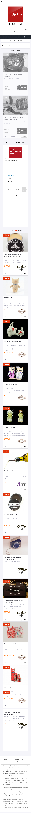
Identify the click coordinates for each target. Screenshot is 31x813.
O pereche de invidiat (10, 384)
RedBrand (11, 40)
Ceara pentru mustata (10, 514)
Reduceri (4, 40)
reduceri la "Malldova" (13, 771)
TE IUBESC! (8, 298)
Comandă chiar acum (13, 803)
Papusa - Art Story (9, 427)
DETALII (24, 93)
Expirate (8, 45)
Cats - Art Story (9, 687)
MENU (3, 1)
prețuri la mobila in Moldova (16, 795)
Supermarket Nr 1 (7, 789)
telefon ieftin (15, 773)
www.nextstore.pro (12, 175)
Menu (27, 35)
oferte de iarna (20, 780)
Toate (3, 45)
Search (23, 35)
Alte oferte (15, 230)
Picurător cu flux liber (11, 471)
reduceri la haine (15, 769)
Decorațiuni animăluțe (11, 644)
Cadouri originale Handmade (13, 341)
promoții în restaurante (8, 775)
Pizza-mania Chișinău (17, 789)
